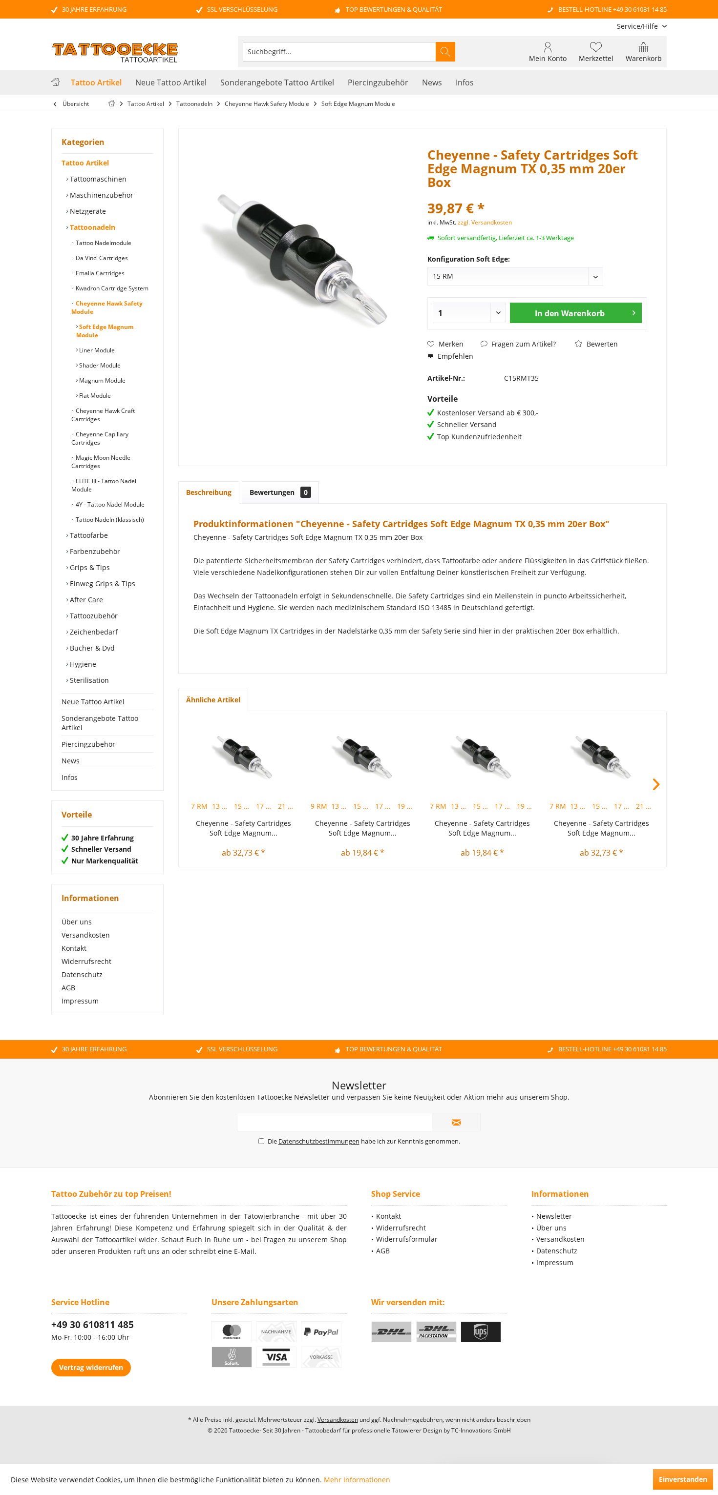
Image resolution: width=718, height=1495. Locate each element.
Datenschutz (82, 974)
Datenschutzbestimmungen (318, 1141)
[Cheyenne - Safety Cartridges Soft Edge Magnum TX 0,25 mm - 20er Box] (243, 755)
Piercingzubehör (88, 744)
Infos (70, 777)
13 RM (222, 806)
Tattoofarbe (88, 535)
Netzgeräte (87, 211)
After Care (85, 599)
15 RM (244, 806)
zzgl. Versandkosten (485, 222)
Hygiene (82, 664)
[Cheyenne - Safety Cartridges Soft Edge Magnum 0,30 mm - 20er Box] (482, 755)
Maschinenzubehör (100, 195)
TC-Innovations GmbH (481, 1430)
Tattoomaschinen (97, 179)
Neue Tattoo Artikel (93, 701)
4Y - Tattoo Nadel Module (109, 504)
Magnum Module (102, 380)
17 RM (266, 806)
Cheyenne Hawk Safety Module (107, 307)
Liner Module (96, 350)
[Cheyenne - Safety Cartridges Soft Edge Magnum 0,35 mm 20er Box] (363, 755)
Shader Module (99, 365)
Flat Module (94, 395)
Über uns (77, 921)
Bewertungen (279, 492)
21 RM (288, 806)
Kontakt (74, 948)
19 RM (407, 806)
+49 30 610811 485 (92, 1324)
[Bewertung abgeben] (537, 195)
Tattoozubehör (93, 615)
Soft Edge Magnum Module (105, 331)
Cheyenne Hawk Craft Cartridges (103, 415)
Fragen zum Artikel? (522, 343)
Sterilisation (88, 680)
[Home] (55, 82)
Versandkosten (86, 935)
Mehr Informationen (357, 1479)
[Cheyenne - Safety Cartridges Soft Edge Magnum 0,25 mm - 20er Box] (602, 755)
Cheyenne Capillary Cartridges (99, 438)
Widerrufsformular (407, 1239)
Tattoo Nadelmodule (102, 243)
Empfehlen (454, 356)
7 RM (199, 806)
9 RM (319, 806)
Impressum (80, 1000)
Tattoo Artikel (85, 162)
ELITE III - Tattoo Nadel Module (103, 485)
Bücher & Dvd (91, 648)
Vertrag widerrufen (91, 1367)
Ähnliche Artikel (213, 699)
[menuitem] (638, 26)
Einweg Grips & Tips (101, 583)
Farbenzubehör (94, 551)
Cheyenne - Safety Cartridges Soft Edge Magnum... (243, 828)
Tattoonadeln (91, 227)
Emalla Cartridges (99, 273)
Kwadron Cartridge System (111, 288)
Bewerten (601, 343)
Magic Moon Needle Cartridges (100, 461)
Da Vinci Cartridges (101, 258)
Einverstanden (683, 1479)
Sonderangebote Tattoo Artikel (100, 723)
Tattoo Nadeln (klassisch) (109, 519)
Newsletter (554, 1216)
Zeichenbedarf (93, 631)
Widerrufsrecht (86, 961)
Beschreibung (209, 492)
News (71, 760)
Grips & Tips (89, 567)
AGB (68, 987)
